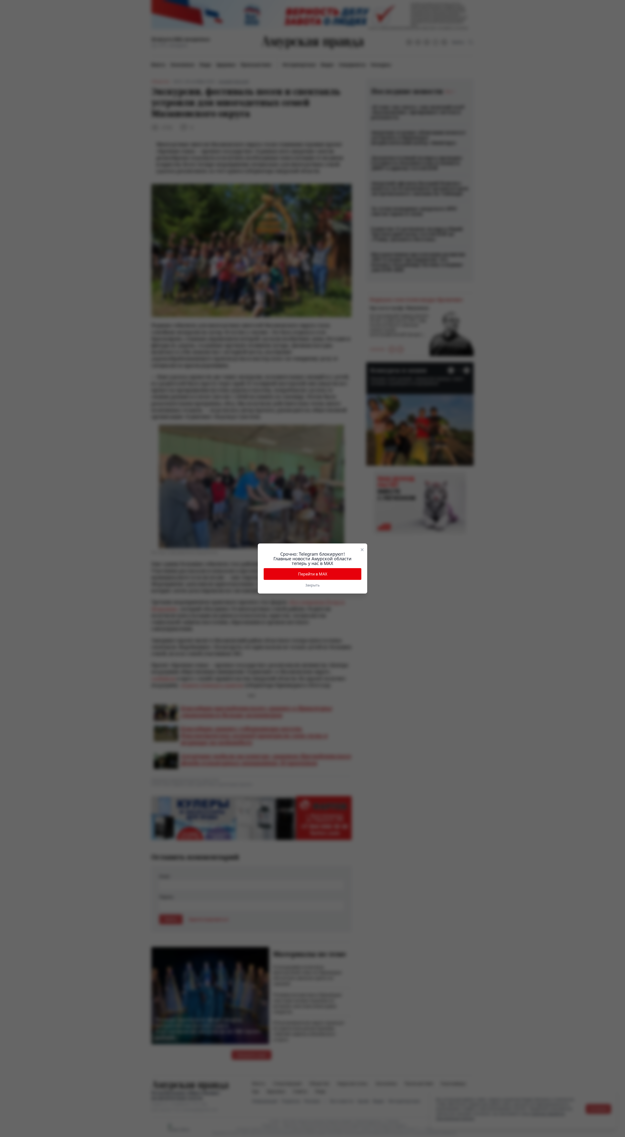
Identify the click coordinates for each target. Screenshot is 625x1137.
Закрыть (312, 585)
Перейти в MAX (312, 574)
